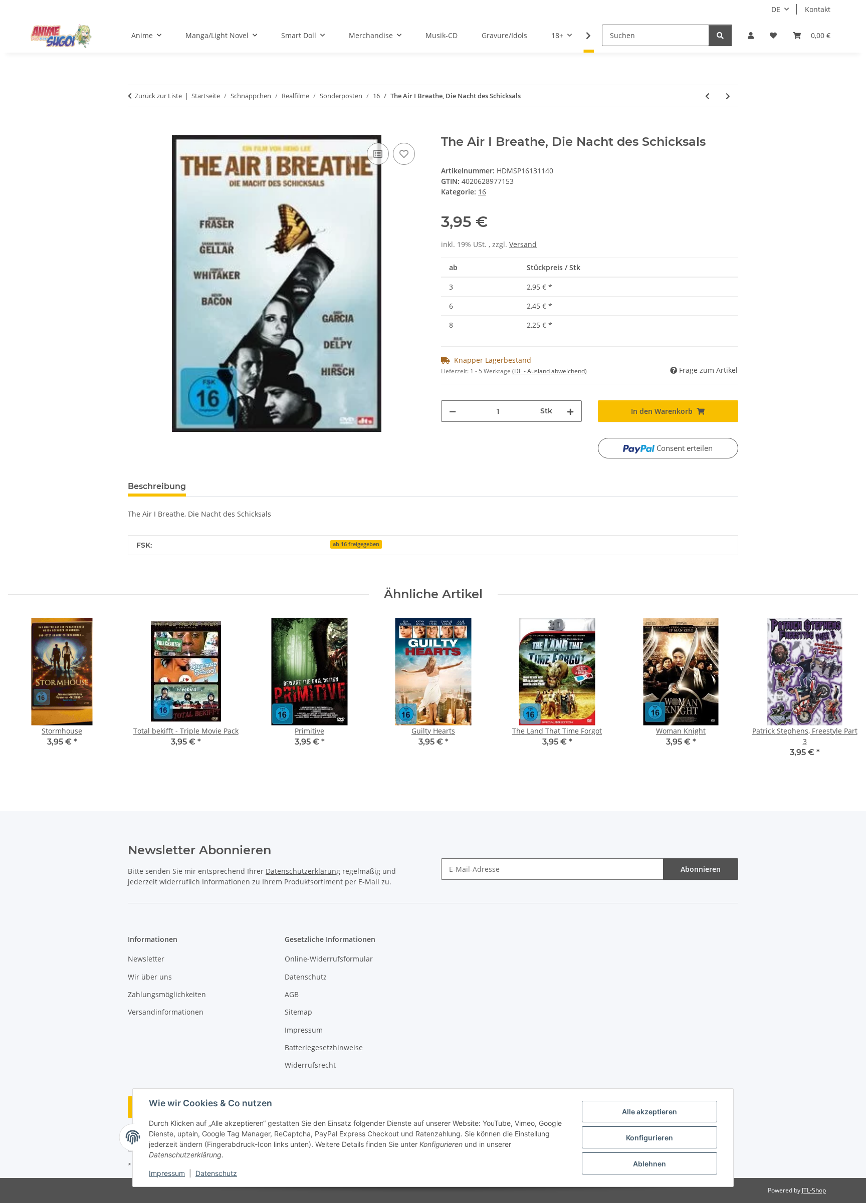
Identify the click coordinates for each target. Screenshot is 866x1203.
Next (841, 694)
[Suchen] (720, 35)
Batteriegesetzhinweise (324, 1047)
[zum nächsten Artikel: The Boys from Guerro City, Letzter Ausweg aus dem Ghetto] (728, 96)
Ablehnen (649, 1163)
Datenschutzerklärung (303, 871)
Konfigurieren (649, 1137)
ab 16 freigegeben (356, 544)
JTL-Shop (814, 1190)
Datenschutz (216, 1173)
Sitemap (298, 1012)
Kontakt (817, 9)
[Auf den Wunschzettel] (404, 154)
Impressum (167, 1173)
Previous (25, 694)
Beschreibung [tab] (157, 486)
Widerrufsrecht (310, 1065)
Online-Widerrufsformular (329, 959)
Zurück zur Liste (158, 95)
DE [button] (775, 9)
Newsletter (146, 959)
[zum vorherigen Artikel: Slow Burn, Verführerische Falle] (707, 96)
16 (482, 191)
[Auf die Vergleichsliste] (378, 154)
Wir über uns (150, 977)
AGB (292, 994)
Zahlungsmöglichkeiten (167, 994)
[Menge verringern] (453, 411)
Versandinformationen (165, 1012)
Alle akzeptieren (649, 1111)
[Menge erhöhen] (570, 411)
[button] (751, 35)
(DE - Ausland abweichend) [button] (549, 371)
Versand (523, 244)
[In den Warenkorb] (136, 129)
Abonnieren (701, 869)
